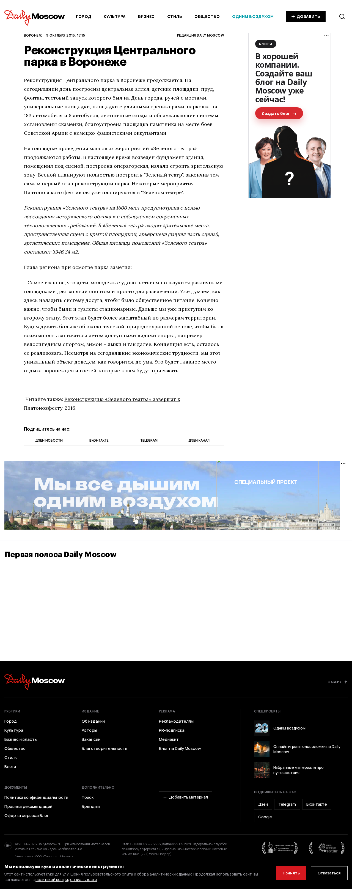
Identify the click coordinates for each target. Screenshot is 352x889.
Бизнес (146, 16)
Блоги (10, 766)
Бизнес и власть (20, 739)
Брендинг (91, 806)
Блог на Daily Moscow (180, 748)
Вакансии (91, 739)
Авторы (89, 730)
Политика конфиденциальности (36, 797)
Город (84, 16)
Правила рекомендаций (28, 806)
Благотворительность (104, 748)
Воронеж (33, 35)
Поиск (88, 797)
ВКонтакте (316, 804)
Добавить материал (188, 797)
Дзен (263, 804)
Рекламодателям (176, 721)
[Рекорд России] (327, 848)
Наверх (335, 682)
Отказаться (329, 873)
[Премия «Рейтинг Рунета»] (280, 848)
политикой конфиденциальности (66, 879)
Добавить (308, 16)
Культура (114, 16)
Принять (291, 873)
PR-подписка (172, 730)
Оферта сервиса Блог (26, 815)
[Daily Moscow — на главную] (34, 682)
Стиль (174, 16)
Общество (207, 16)
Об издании (93, 721)
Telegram (287, 804)
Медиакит (169, 739)
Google (265, 816)
